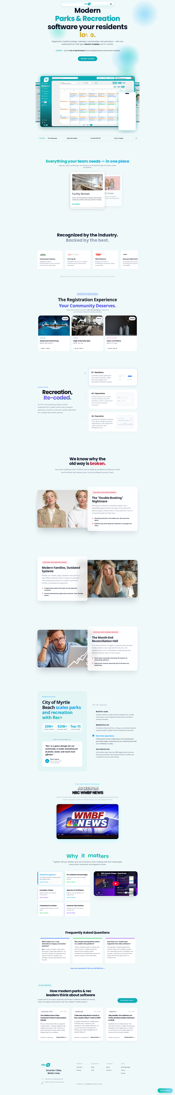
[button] (54, 333)
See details (75, 207)
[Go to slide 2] (87, 125)
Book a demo (165, 1090)
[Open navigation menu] (111, 4)
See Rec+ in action (87, 59)
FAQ (92, 1070)
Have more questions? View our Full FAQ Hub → (88, 968)
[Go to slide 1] (83, 125)
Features (79, 1067)
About (108, 1067)
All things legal (125, 1067)
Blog (92, 1067)
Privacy (123, 1073)
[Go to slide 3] (91, 125)
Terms (123, 1070)
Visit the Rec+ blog (127, 1000)
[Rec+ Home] (87, 4)
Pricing (79, 1070)
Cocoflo (88, 1084)
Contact (108, 1070)
